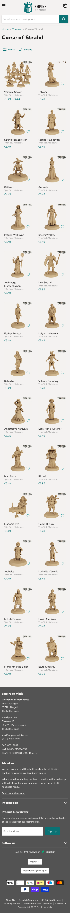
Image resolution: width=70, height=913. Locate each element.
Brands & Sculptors (28, 900)
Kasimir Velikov (46, 235)
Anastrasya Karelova (16, 428)
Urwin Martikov (47, 619)
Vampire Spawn (13, 92)
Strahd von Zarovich (15, 139)
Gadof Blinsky (46, 524)
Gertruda (43, 187)
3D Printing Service (51, 900)
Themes (16, 29)
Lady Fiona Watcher (49, 428)
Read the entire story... (13, 793)
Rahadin (9, 381)
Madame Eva (11, 524)
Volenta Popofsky (48, 381)
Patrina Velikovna (14, 235)
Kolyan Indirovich (48, 333)
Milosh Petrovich (13, 619)
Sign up (52, 831)
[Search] (63, 19)
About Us (10, 900)
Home (5, 29)
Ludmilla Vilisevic (48, 571)
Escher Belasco (12, 333)
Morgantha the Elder (16, 666)
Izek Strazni (44, 282)
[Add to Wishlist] (28, 84)
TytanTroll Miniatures (13, 95)
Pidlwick (9, 187)
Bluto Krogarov (46, 666)
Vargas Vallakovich (49, 139)
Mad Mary (10, 476)
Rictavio (42, 476)
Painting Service (12, 903)
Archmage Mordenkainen (12, 284)
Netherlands (33, 870)
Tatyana (43, 92)
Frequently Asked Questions (38, 903)
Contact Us (60, 903)
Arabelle (9, 571)
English (33, 861)
